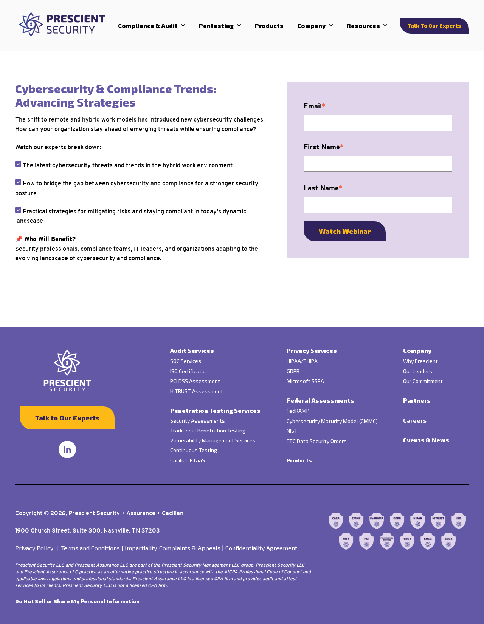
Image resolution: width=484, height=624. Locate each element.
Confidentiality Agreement (261, 547)
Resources (363, 25)
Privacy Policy (38, 547)
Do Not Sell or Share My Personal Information (77, 601)
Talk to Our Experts (434, 25)
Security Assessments (197, 420)
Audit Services (192, 350)
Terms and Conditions (92, 547)
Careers (415, 420)
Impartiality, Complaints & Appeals (172, 547)
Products (269, 25)
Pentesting (216, 25)
